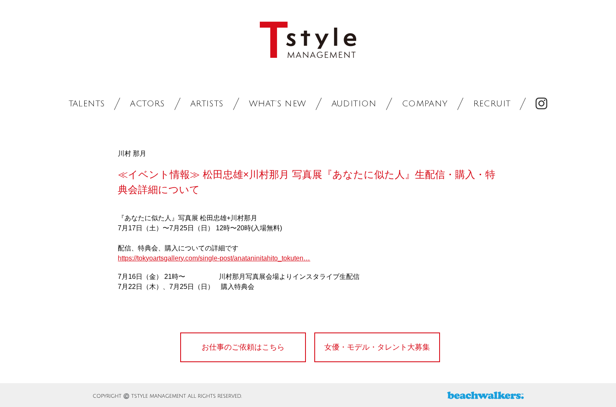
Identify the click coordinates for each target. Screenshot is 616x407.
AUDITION (354, 103)
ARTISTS (207, 103)
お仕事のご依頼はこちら (243, 347)
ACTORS (147, 103)
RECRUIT (492, 103)
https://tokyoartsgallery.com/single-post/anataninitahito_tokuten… (214, 258)
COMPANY (425, 103)
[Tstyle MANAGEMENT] (308, 40)
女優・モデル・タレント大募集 (377, 347)
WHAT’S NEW (277, 103)
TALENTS (87, 103)
